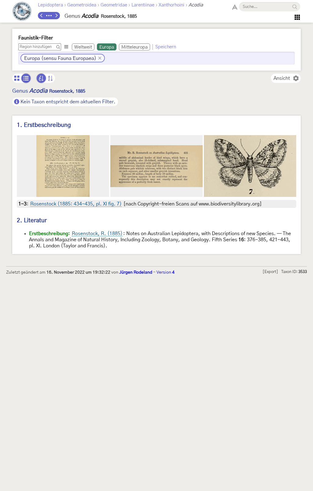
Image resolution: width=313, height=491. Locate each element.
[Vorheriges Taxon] (41, 15)
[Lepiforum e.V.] (22, 12)
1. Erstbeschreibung (44, 125)
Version (165, 272)
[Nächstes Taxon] (56, 15)
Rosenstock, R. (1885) (97, 233)
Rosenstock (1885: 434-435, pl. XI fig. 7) (76, 203)
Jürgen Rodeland (135, 272)
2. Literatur (32, 220)
